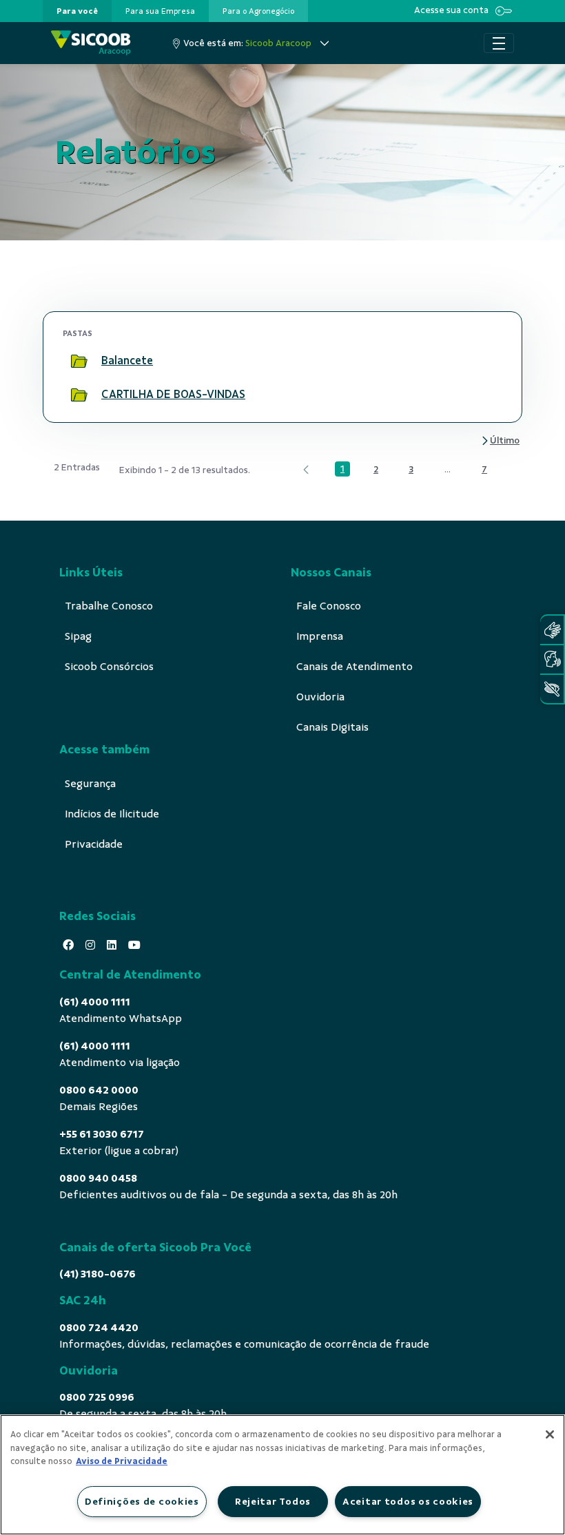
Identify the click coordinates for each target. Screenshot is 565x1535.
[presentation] (77, 11)
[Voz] (552, 659)
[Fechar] (550, 1434)
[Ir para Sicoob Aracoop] (91, 43)
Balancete (127, 360)
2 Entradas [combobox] (77, 467)
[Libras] (552, 630)
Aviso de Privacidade (121, 1461)
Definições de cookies (142, 1501)
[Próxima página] (499, 441)
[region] (282, 1474)
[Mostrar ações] (486, 361)
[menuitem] (77, 11)
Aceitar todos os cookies (407, 1501)
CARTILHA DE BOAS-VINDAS (173, 394)
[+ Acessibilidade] (552, 689)
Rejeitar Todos (273, 1501)
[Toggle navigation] (499, 43)
